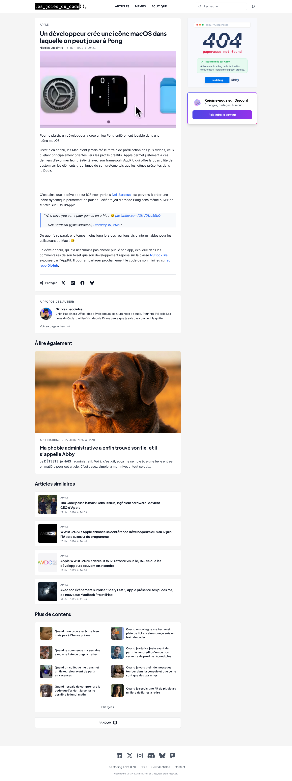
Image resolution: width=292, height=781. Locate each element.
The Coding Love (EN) (121, 767)
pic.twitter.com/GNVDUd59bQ (138, 216)
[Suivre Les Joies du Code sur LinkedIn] (119, 756)
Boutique (159, 6)
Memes (140, 6)
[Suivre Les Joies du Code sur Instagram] (140, 756)
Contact (180, 767)
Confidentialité (160, 767)
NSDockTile (158, 255)
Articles (122, 6)
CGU (144, 767)
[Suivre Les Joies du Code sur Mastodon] (172, 756)
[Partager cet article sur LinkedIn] (72, 283)
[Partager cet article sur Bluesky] (92, 283)
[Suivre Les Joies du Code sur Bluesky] (162, 756)
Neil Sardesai (121, 195)
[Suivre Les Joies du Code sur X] (130, 756)
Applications (50, 440)
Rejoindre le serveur (222, 114)
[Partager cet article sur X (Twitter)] (63, 283)
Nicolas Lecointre (51, 47)
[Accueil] (60, 6)
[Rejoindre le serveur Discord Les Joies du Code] (151, 756)
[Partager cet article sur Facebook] (82, 283)
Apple (44, 24)
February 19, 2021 (106, 225)
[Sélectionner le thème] (253, 6)
